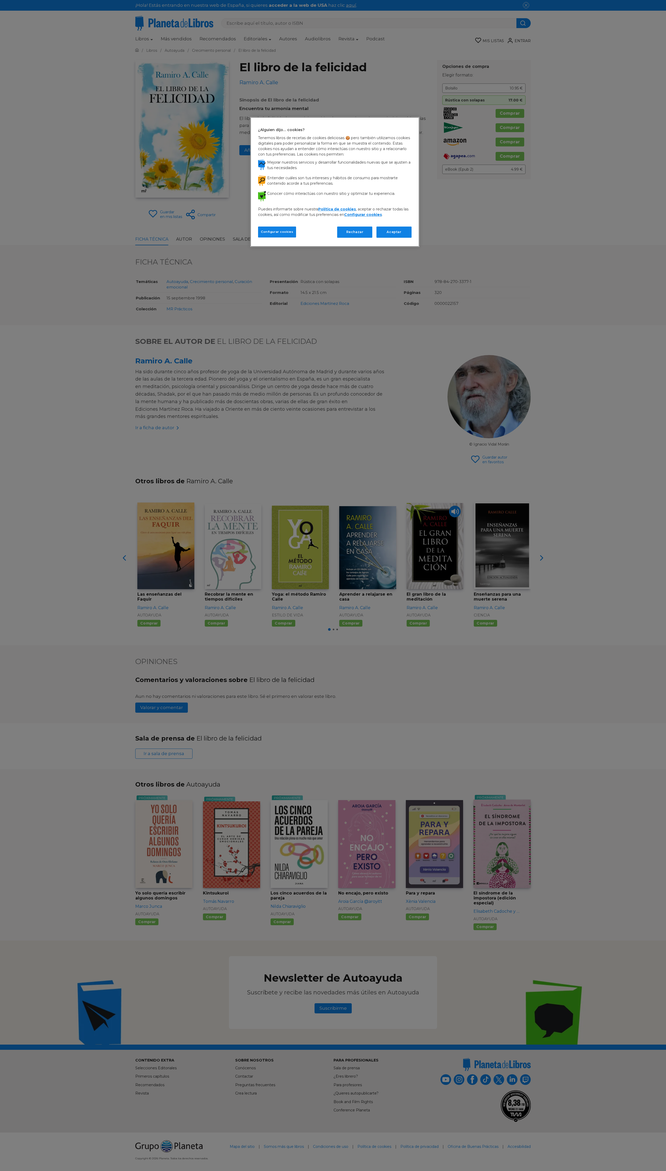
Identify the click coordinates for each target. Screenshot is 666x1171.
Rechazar (354, 232)
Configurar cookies (277, 232)
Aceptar (394, 232)
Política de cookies (337, 209)
